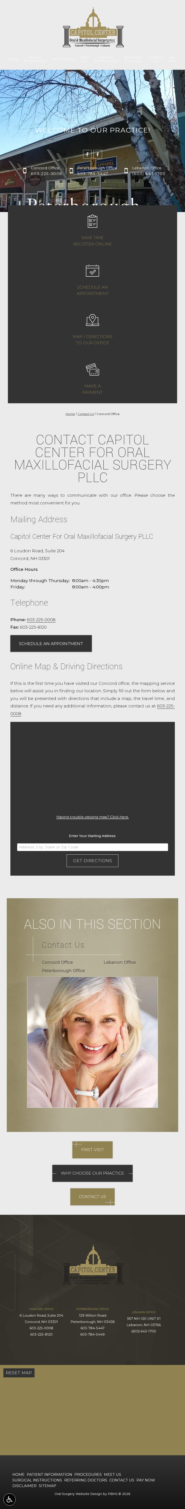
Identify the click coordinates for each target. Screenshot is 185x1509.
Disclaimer (24, 1485)
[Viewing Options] (9, 1499)
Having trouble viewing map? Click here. (92, 817)
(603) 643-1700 (143, 1331)
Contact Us (86, 414)
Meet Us (112, 1474)
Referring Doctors (85, 1480)
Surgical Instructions (37, 1480)
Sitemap (47, 1485)
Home (13, 59)
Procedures (63, 59)
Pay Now (145, 1480)
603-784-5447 (92, 1328)
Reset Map (19, 1372)
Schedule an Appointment (51, 643)
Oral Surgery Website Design (78, 1494)
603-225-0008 (41, 620)
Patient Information (49, 1474)
